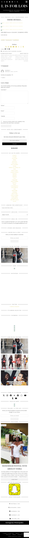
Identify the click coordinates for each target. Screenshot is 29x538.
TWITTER (3, 39)
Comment (4, 89)
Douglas (15, 156)
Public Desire (15, 196)
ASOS (14, 169)
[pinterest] (18, 395)
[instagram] (7, 395)
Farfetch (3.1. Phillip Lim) (14, 167)
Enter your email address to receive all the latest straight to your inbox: (14, 411)
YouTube (15, 518)
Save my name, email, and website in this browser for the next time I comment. (13, 122)
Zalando (15, 175)
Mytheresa (14, 192)
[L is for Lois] (14, 5)
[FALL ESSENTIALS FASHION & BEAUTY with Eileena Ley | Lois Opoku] (14, 377)
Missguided (14, 179)
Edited (14, 159)
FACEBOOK (16, 39)
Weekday (14, 176)
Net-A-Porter (14, 193)
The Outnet (14, 158)
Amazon (14, 155)
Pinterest (15, 515)
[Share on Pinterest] (9, 49)
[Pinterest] (7, 2)
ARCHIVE (8, 534)
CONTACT (23, 533)
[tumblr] (23, 47)
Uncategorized (19, 17)
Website (3, 116)
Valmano (19, 51)
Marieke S (7, 70)
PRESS (14, 534)
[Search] (17, 2)
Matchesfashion (14, 186)
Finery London (14, 170)
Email (2, 110)
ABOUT (17, 533)
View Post (15, 479)
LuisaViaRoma (14, 187)
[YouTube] (9, 2)
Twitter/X (15, 503)
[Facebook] (12, 2)
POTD (9, 51)
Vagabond (13, 51)
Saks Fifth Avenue (14, 199)
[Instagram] (4, 2)
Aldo (14, 189)
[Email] (16, 398)
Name (3, 105)
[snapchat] (21, 395)
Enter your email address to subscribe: (14, 234)
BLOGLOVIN (9, 39)
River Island (14, 163)
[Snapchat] (21, 47)
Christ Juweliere (14, 195)
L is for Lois (10, 533)
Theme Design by (14, 536)
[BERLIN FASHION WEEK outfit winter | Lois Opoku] (14, 255)
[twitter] (4, 395)
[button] (27, 2)
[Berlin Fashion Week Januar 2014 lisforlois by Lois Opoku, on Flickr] (14, 23)
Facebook (15, 511)
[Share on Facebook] (5, 49)
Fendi (14, 184)
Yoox (14, 178)
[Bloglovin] (14, 2)
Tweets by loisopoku (14, 306)
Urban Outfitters (14, 181)
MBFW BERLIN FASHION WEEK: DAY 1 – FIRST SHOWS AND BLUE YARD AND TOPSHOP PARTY (7, 57)
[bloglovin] (14, 395)
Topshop (14, 173)
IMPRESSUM (21, 534)
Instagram (15, 507)
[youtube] (25, 395)
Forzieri (14, 166)
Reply (3, 77)
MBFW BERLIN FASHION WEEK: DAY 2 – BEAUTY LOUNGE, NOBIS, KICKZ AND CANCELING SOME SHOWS (21, 57)
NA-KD (14, 201)
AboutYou (14, 161)
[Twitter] (1, 2)
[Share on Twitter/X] (7, 49)
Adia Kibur (5, 51)
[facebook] (11, 395)
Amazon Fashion (14, 172)
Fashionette (14, 190)
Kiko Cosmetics (14, 164)
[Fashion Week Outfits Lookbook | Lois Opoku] (14, 362)
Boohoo (14, 182)
